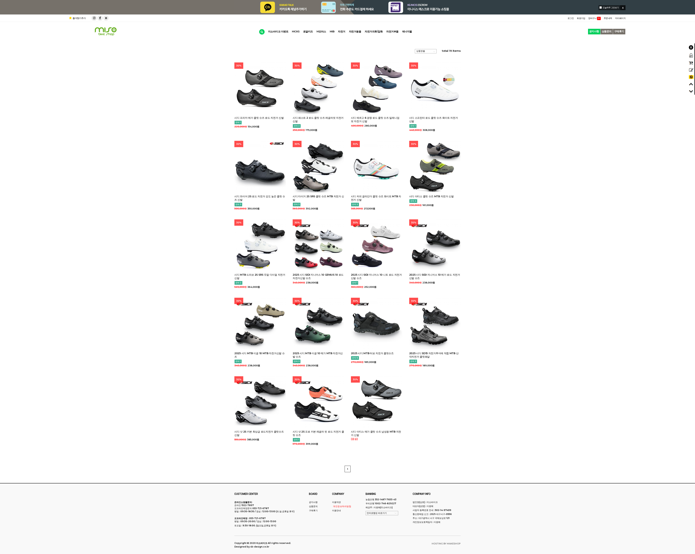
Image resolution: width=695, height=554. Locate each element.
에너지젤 (407, 31)
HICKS (296, 31)
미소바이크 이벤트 (278, 31)
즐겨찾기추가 (79, 18)
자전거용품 (355, 31)
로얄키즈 (308, 31)
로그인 (571, 18)
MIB (332, 31)
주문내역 (608, 18)
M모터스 (321, 31)
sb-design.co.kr (259, 546)
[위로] (691, 84)
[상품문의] (691, 70)
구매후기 (619, 31)
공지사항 (594, 31)
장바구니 (594, 18)
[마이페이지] (691, 55)
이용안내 (336, 510)
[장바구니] (691, 63)
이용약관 (336, 502)
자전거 (341, 31)
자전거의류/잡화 (374, 31)
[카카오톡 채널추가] (691, 77)
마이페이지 (620, 18)
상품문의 (607, 31)
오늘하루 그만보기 (611, 7)
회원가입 (581, 18)
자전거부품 (392, 31)
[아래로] (691, 91)
